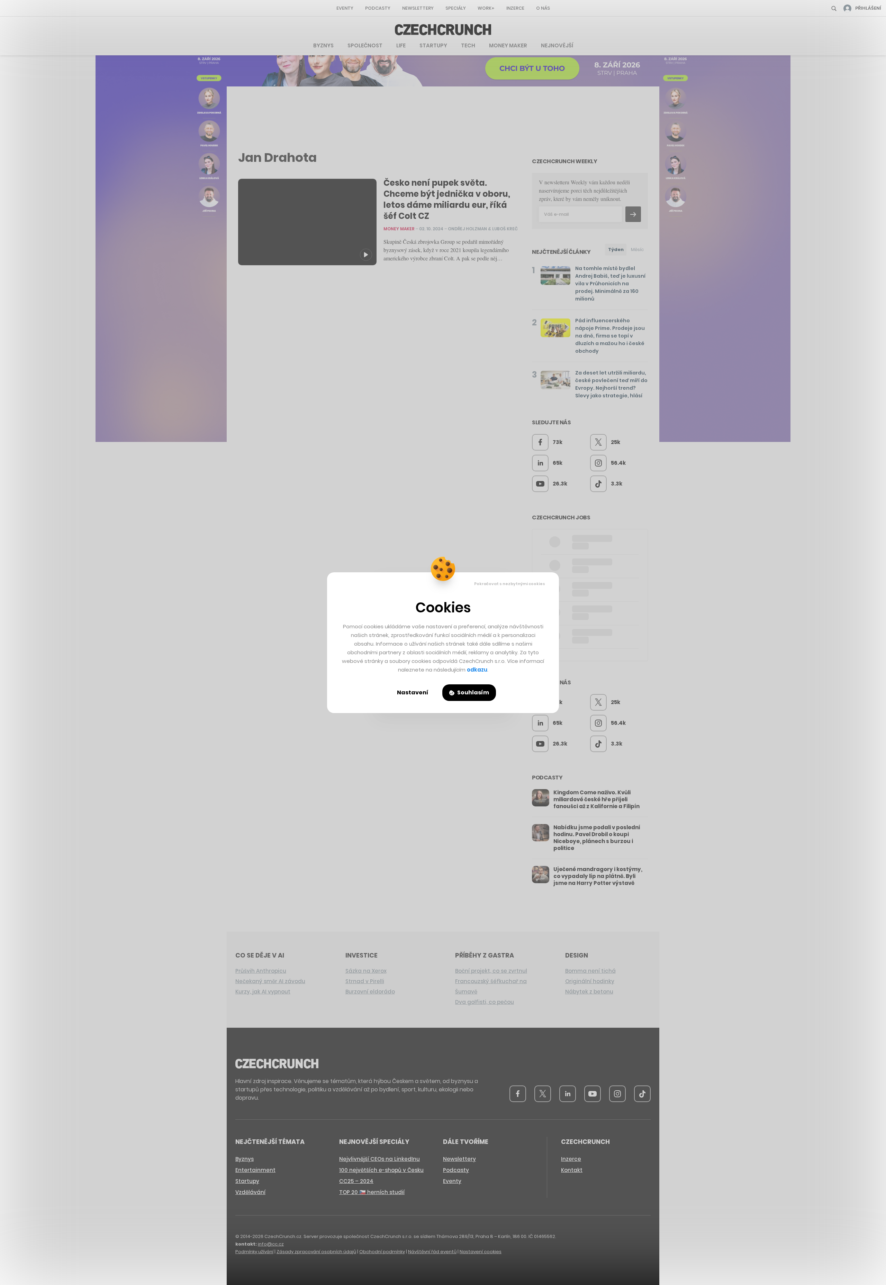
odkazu (477, 669)
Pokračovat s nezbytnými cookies (509, 583)
